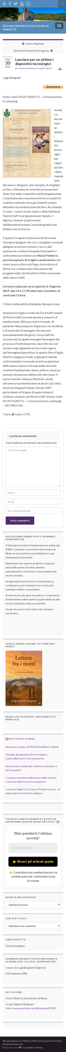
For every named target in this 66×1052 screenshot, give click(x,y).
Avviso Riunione (35, 43)
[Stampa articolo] (60, 69)
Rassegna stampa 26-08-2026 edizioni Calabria (32, 746)
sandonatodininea (26, 68)
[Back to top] (57, 1043)
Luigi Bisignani (45, 68)
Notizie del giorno (22, 738)
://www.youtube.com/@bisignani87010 (33, 1008)
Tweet (7, 414)
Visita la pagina (15, 945)
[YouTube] (22, 3)
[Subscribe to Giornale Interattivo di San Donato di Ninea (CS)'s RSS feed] (4, 3)
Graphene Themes (33, 1047)
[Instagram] (28, 3)
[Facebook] (10, 3)
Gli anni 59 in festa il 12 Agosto (31, 50)
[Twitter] (16, 3)
